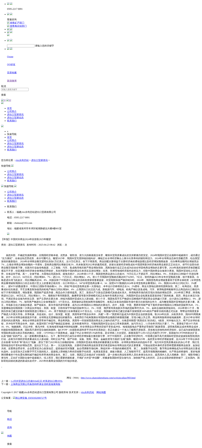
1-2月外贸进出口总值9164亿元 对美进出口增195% (36, 381)
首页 (9, 108)
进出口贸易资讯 (15, 114)
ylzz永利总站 (22, 160)
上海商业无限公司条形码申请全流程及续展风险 (35, 384)
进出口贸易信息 (15, 117)
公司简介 (12, 111)
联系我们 (12, 120)
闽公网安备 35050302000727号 (31, 398)
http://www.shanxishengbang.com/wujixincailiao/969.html (108, 378)
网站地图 (101, 392)
